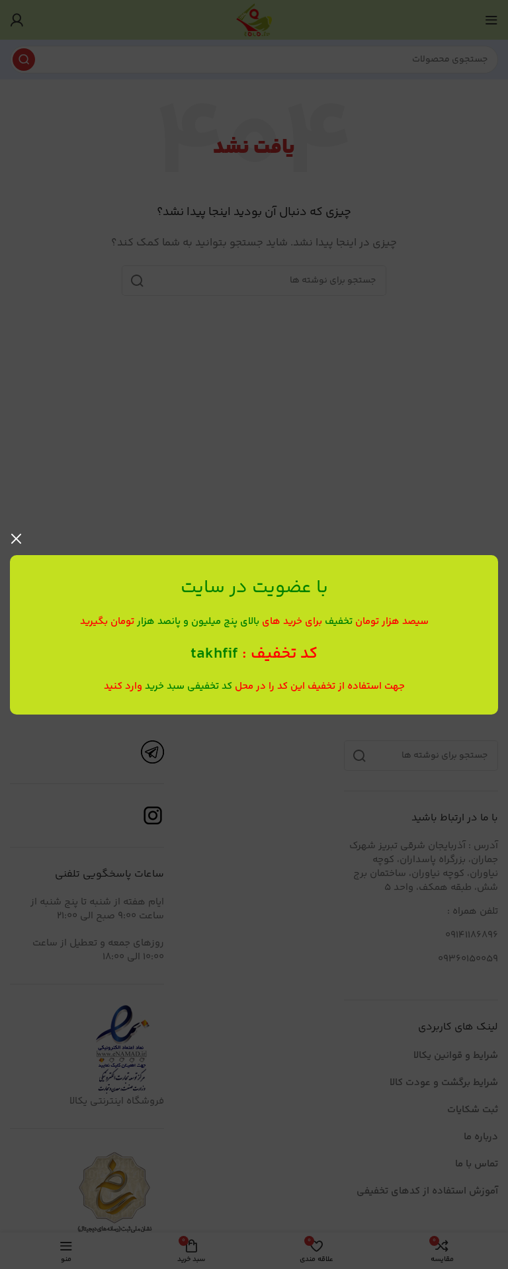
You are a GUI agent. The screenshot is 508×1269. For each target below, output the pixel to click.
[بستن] (16, 538)
